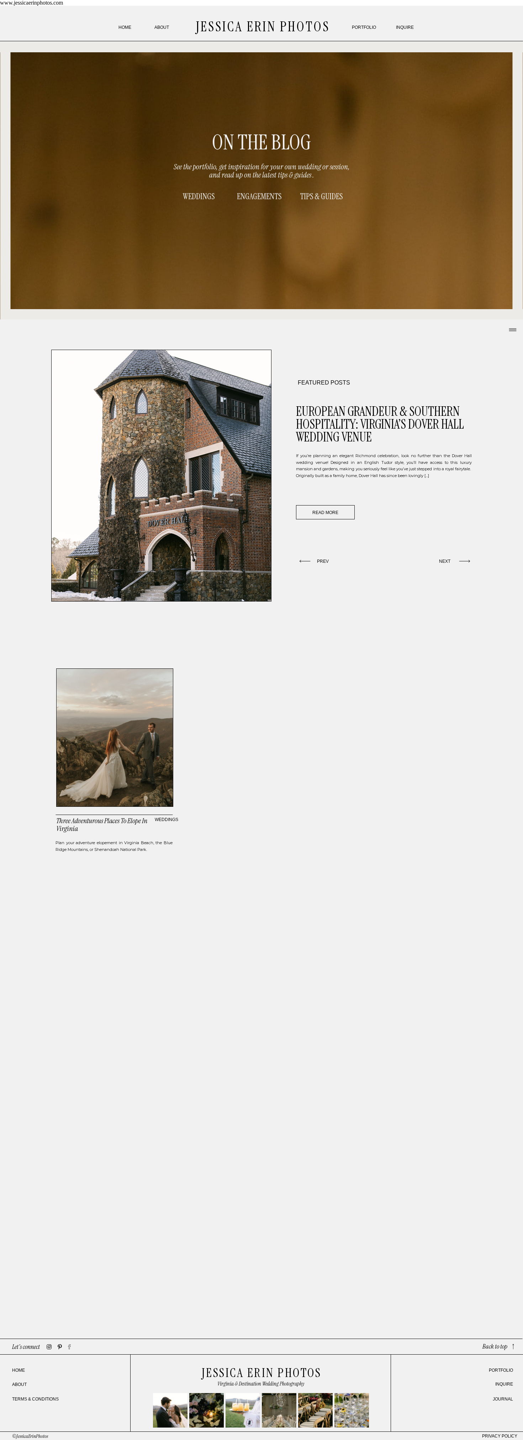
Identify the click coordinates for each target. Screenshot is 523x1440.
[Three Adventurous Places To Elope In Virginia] (114, 737)
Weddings (166, 819)
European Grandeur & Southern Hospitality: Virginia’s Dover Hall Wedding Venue (380, 424)
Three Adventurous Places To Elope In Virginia (101, 824)
